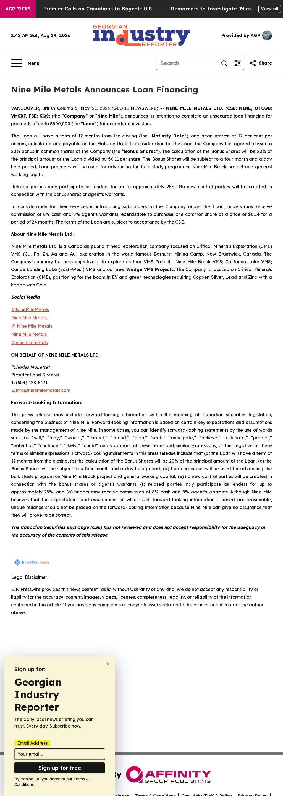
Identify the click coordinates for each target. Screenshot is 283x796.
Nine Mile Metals (29, 334)
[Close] (108, 663)
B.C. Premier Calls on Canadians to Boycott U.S (92, 9)
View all (269, 8)
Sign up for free (59, 767)
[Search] (224, 63)
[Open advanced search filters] (237, 63)
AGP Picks (18, 9)
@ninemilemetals (29, 342)
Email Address (32, 743)
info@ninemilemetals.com (43, 390)
